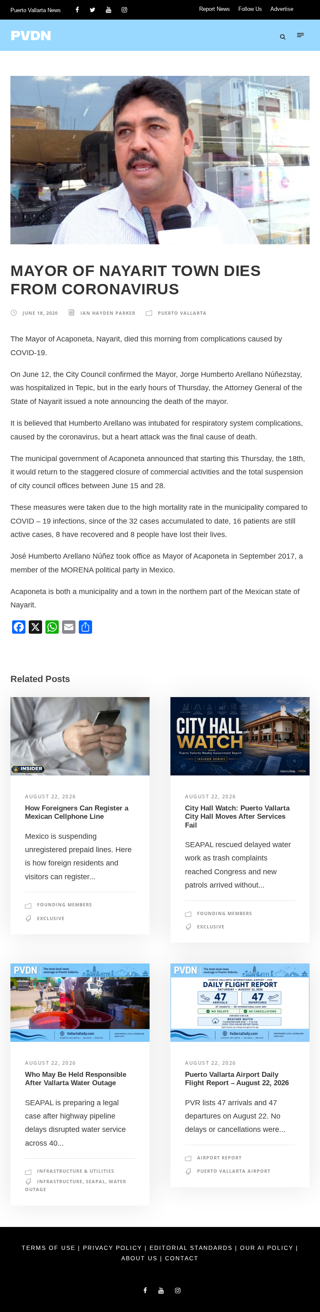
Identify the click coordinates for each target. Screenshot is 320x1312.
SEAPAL (95, 1181)
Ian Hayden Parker (107, 313)
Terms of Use (50, 1247)
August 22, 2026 (50, 796)
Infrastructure (59, 1181)
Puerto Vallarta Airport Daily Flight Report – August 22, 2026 (237, 1079)
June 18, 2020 (40, 313)
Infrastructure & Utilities (75, 1171)
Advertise (281, 9)
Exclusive (51, 918)
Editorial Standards (192, 1247)
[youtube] (108, 9)
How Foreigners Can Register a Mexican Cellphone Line (76, 812)
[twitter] (92, 9)
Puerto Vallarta (182, 313)
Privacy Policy (114, 1247)
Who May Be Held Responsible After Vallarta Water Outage (75, 1079)
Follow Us (250, 9)
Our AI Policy (266, 1247)
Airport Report (219, 1157)
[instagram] (124, 9)
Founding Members (64, 904)
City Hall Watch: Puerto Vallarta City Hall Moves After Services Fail (237, 816)
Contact (182, 1258)
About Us (140, 1258)
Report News (214, 9)
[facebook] (77, 9)
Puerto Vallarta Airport (233, 1171)
